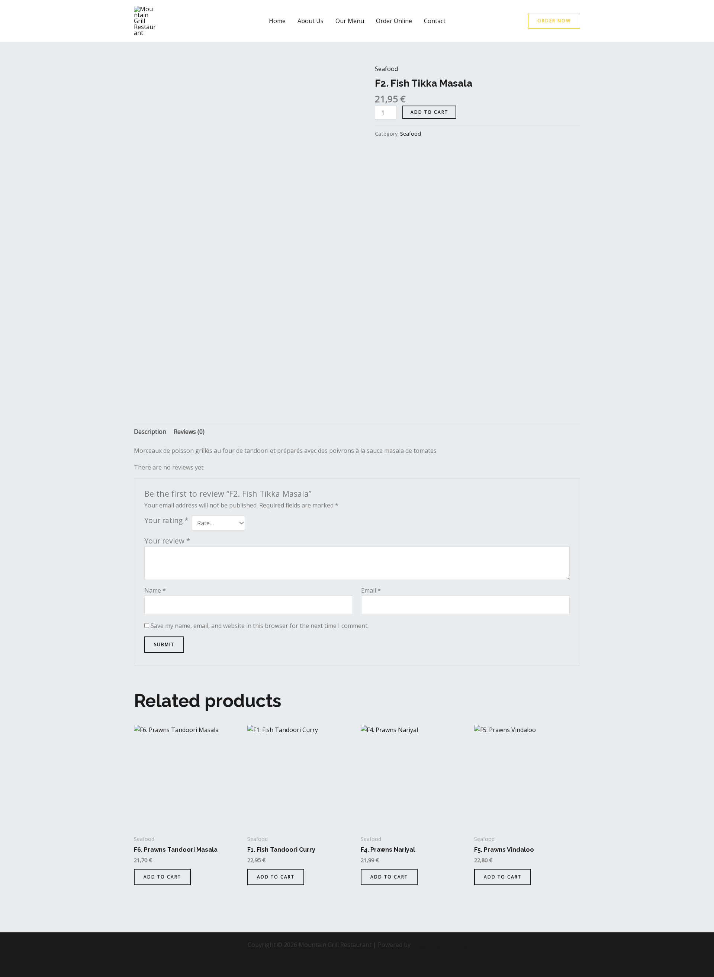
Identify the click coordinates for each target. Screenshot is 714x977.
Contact (435, 21)
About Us (311, 21)
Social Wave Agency (439, 945)
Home (277, 21)
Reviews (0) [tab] (189, 432)
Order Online (394, 21)
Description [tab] (150, 432)
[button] (554, 21)
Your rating (166, 520)
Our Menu (349, 21)
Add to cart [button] (162, 877)
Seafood (386, 69)
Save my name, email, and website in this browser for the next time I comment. (260, 626)
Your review (167, 541)
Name (155, 590)
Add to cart (429, 112)
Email (371, 590)
